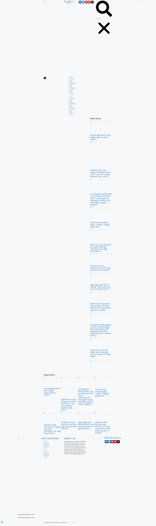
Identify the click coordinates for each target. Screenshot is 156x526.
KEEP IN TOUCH (113, 438)
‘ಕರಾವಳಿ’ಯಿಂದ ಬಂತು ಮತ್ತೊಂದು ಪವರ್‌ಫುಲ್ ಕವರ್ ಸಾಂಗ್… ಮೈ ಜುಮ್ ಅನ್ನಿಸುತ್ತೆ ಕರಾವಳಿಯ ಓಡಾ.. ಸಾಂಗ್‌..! (100, 173)
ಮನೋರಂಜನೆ (72, 88)
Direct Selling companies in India (26, 514)
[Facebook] (80, 2)
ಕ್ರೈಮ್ (71, 91)
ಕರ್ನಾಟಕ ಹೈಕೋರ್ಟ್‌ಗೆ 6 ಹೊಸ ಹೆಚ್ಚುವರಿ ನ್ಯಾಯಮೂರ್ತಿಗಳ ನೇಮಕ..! (100, 137)
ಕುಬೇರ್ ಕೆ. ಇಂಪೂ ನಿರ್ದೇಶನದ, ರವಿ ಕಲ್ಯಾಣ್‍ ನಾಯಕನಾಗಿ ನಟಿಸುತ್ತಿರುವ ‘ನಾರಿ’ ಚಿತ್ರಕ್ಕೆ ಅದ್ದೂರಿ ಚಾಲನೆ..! (100, 248)
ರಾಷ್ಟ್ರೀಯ (71, 81)
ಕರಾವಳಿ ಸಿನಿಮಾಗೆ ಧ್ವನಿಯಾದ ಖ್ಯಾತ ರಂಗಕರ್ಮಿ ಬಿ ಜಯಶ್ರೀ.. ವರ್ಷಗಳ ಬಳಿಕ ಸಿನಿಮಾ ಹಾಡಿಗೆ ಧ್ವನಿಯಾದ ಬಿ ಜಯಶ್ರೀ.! (100, 307)
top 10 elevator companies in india (26, 517)
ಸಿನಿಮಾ (71, 92)
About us (46, 443)
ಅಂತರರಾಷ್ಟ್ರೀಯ (73, 83)
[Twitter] (83, 2)
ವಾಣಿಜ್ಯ (71, 86)
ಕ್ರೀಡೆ (70, 85)
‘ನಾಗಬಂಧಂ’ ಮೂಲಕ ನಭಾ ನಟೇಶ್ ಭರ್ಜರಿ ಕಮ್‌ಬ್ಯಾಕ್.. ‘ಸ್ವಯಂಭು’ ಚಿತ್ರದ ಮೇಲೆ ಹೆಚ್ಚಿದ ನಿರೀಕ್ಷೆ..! (100, 353)
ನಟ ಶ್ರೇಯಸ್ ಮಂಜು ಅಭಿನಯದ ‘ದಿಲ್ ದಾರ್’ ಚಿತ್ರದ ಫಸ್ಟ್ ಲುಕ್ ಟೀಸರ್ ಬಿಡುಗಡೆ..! (100, 268)
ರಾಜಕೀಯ (72, 89)
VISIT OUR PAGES (50, 438)
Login (45, 447)
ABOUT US (69, 438)
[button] (104, 9)
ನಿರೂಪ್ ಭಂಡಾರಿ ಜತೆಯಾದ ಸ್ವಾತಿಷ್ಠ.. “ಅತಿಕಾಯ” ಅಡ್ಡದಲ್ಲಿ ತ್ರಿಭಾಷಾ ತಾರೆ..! (100, 224)
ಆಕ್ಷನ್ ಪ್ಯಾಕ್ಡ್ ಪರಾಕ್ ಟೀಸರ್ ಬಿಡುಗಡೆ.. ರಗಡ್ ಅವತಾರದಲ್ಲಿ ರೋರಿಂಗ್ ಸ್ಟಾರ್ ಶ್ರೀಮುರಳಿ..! (100, 287)
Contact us (46, 446)
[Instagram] (92, 2)
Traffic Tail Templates (71, 522)
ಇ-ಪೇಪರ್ (72, 94)
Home (71, 77)
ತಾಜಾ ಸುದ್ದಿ (72, 78)
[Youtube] (86, 2)
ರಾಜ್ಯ (70, 80)
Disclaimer (46, 444)
